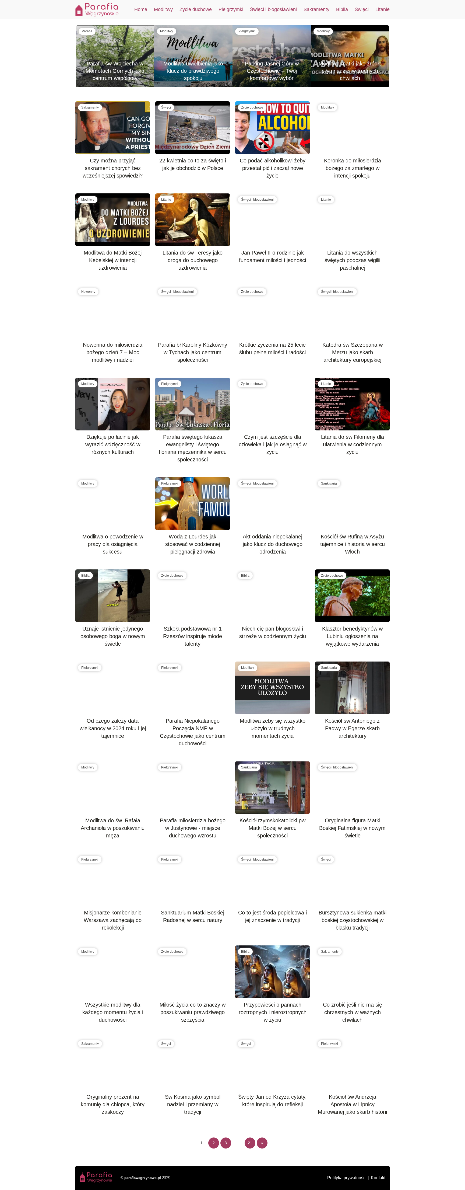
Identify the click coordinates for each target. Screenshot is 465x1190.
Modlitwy (163, 9)
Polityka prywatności (347, 1177)
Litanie (382, 9)
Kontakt (378, 1177)
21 (250, 1143)
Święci (362, 9)
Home (140, 9)
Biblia (342, 9)
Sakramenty (316, 9)
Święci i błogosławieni (273, 9)
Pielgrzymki (231, 9)
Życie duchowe (195, 9)
